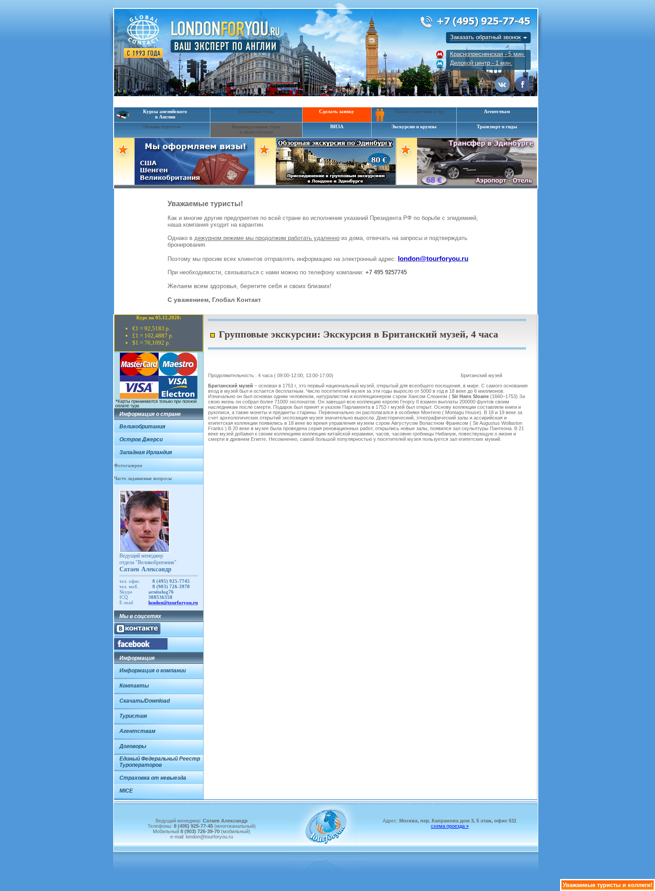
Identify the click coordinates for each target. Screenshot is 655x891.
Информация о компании (152, 670)
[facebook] (141, 648)
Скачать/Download (144, 701)
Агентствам (497, 111)
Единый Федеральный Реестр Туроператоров (159, 762)
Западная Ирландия (145, 452)
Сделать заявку (336, 111)
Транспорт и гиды (497, 126)
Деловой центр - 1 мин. (481, 63)
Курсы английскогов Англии (165, 114)
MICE (126, 791)
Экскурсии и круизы (414, 126)
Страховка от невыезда (152, 778)
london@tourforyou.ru (433, 258)
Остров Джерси (141, 439)
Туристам (133, 716)
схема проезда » (450, 826)
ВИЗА (337, 126)
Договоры (132, 746)
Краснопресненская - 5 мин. (487, 54)
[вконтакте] (137, 632)
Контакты (134, 686)
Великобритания (142, 426)
